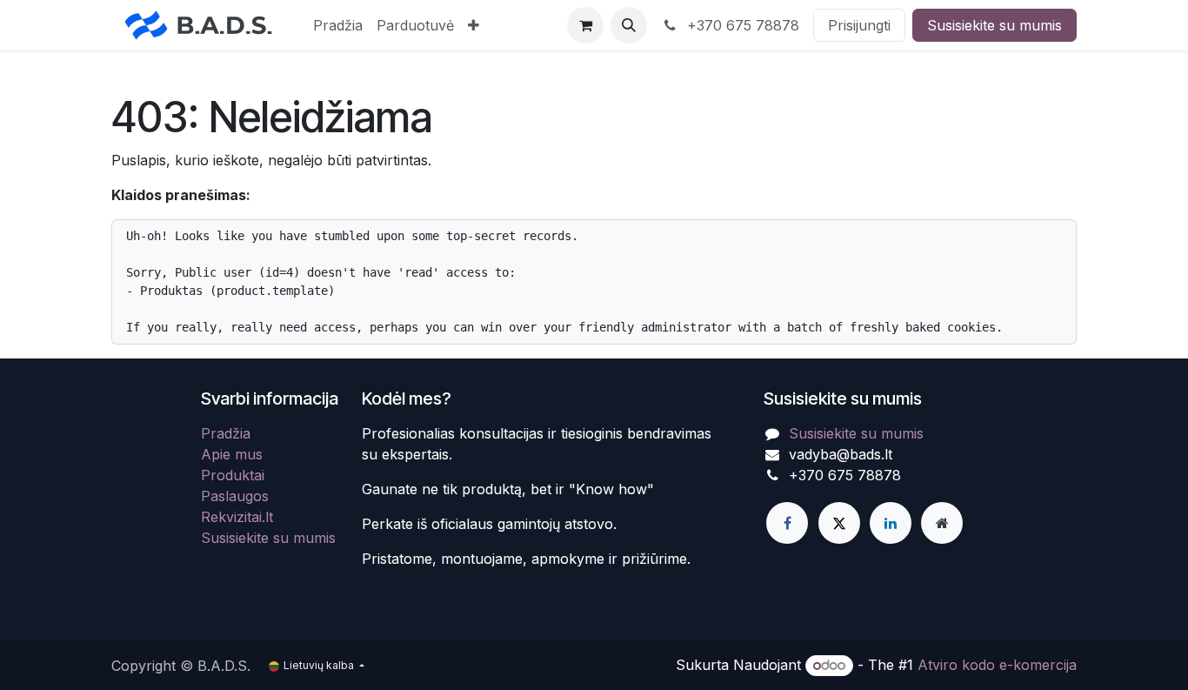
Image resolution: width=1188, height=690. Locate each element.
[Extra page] (942, 523)
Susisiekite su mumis (994, 25)
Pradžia (225, 433)
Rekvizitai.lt (237, 517)
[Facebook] (787, 523)
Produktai (232, 475)
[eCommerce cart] (585, 25)
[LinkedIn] (890, 523)
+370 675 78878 (741, 25)
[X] (839, 523)
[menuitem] (338, 25)
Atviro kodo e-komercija (997, 664)
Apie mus (232, 454)
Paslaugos (235, 496)
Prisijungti (859, 25)
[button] (629, 25)
